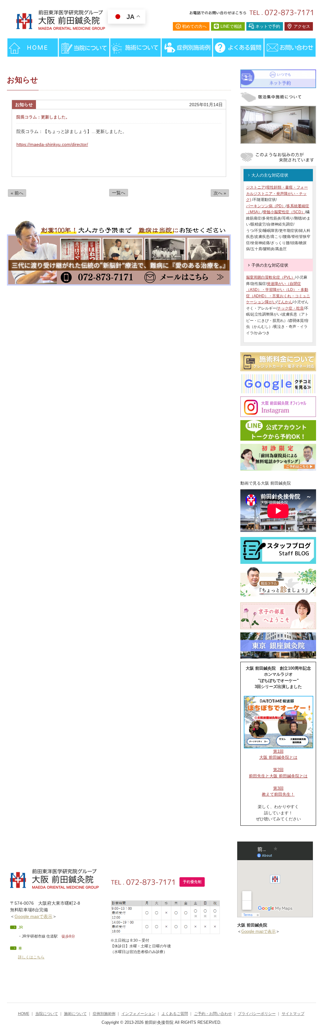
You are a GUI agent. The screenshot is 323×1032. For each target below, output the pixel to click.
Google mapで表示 (33, 916)
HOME (23, 1013)
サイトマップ (293, 1013)
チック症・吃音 (290, 308)
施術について (75, 1013)
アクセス (302, 26)
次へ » (220, 193)
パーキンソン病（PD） (265, 206)
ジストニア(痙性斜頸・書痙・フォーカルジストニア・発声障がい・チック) (277, 193)
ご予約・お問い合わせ (213, 1013)
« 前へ (17, 193)
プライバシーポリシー (257, 1013)
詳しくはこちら (31, 957)
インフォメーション (138, 1013)
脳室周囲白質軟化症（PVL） (270, 277)
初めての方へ (194, 26)
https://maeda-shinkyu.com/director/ (52, 144)
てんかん (284, 302)
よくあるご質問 (175, 1013)
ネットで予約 (267, 26)
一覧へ (118, 192)
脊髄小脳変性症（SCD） (284, 212)
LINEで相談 (231, 26)
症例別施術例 (104, 1013)
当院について (46, 1013)
